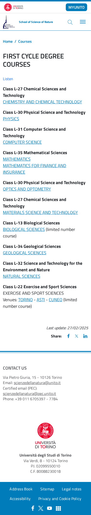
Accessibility (20, 498)
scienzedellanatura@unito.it (37, 383)
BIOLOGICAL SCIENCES (24, 229)
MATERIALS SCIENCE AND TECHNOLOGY (40, 212)
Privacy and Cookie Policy (59, 498)
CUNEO (55, 299)
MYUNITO (76, 7)
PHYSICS (11, 118)
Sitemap (47, 489)
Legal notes (71, 489)
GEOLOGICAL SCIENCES (24, 253)
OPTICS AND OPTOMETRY (27, 189)
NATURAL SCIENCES (21, 276)
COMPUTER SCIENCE (22, 142)
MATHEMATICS (17, 159)
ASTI (41, 299)
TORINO (25, 299)
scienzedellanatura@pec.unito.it (29, 393)
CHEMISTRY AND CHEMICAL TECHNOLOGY (42, 102)
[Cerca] (70, 22)
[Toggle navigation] (82, 22)
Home (8, 41)
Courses (25, 41)
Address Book (20, 489)
